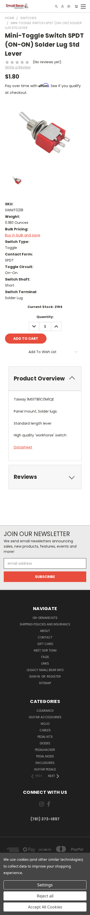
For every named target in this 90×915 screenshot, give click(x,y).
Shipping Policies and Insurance (45, 624)
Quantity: (45, 316)
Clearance (45, 710)
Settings (45, 885)
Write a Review (17, 67)
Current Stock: (45, 306)
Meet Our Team (45, 650)
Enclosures (45, 763)
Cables (45, 730)
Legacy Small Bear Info (45, 670)
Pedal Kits (45, 737)
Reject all (45, 896)
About (45, 631)
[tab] (45, 378)
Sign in (35, 676)
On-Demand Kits (45, 618)
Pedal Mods (45, 756)
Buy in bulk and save (22, 235)
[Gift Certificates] (68, 6)
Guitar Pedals (45, 769)
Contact (45, 637)
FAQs (45, 657)
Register (54, 676)
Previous (7, 910)
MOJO (45, 724)
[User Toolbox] (62, 6)
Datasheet (23, 447)
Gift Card (45, 644)
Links (45, 663)
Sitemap (45, 683)
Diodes (45, 743)
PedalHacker (45, 750)
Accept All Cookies (45, 907)
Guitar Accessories (45, 717)
